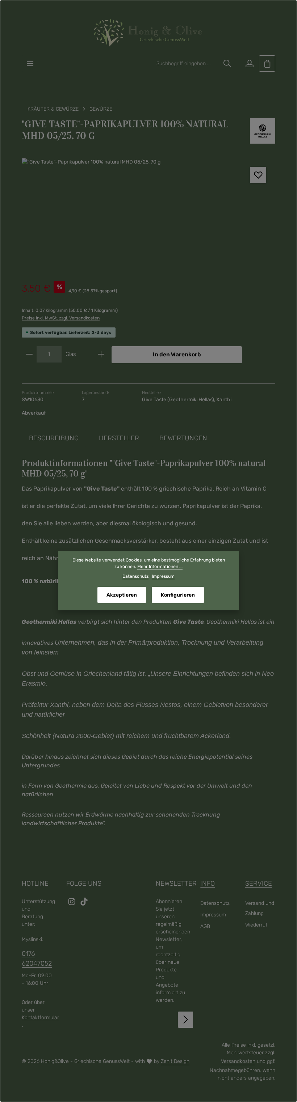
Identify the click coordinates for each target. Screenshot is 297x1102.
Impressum (213, 915)
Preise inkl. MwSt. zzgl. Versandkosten (61, 318)
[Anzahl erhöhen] (101, 354)
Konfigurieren (178, 595)
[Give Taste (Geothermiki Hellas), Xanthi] (262, 131)
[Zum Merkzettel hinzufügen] (258, 175)
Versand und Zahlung (259, 908)
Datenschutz (215, 903)
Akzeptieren (121, 595)
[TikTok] (84, 904)
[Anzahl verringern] (29, 354)
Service (258, 883)
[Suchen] (227, 63)
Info (207, 883)
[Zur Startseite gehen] (148, 33)
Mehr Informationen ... (160, 566)
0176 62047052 (37, 958)
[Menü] (30, 63)
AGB (205, 926)
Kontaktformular (40, 1017)
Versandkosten (238, 1061)
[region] (148, 212)
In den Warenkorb (177, 354)
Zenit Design (175, 1061)
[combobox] (186, 63)
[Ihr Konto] (249, 63)
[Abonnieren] (186, 1020)
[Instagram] (72, 904)
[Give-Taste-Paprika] (148, 212)
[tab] (54, 438)
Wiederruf (256, 925)
